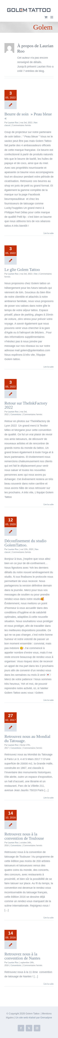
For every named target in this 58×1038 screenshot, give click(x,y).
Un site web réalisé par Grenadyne (33, 1017)
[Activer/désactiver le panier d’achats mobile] (45, 17)
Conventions (16, 414)
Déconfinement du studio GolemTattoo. (25, 542)
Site (35, 274)
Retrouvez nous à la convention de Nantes (22, 956)
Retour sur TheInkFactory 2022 (25, 405)
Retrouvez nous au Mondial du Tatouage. (27, 738)
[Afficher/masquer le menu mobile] (52, 17)
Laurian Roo (13, 122)
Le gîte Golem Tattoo (22, 269)
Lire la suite (49, 233)
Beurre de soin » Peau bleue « (28, 116)
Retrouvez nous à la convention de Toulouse (24, 836)
